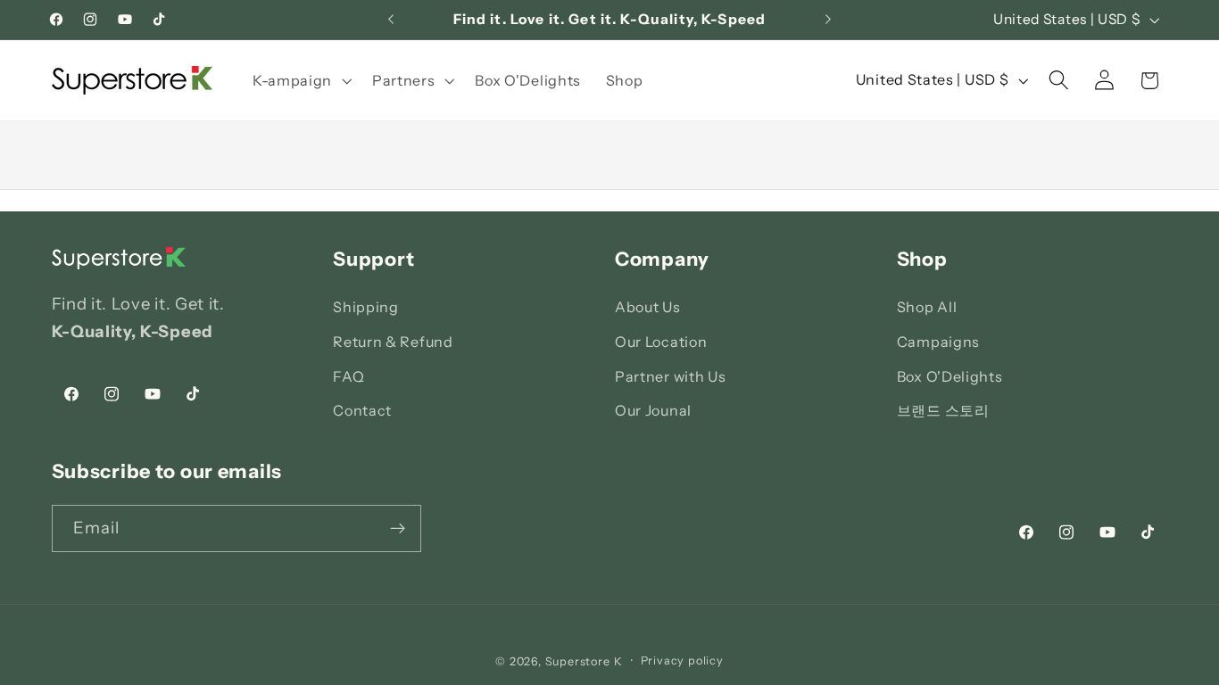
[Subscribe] (397, 529)
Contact (362, 410)
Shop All (927, 307)
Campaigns (938, 342)
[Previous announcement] (390, 19)
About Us (648, 307)
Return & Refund (392, 342)
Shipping (366, 307)
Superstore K (584, 661)
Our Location (661, 342)
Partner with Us (670, 376)
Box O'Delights (950, 376)
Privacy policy (682, 660)
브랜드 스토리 (943, 410)
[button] (300, 80)
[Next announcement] (828, 19)
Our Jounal (653, 410)
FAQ (348, 376)
